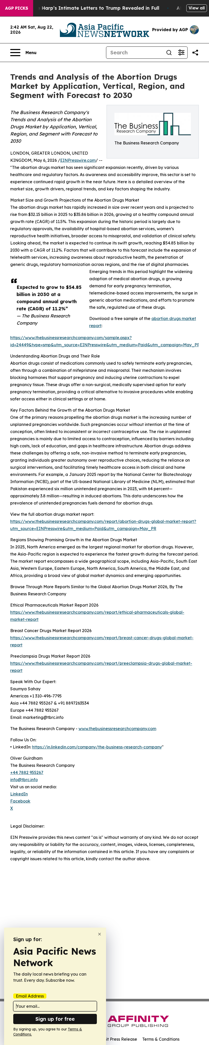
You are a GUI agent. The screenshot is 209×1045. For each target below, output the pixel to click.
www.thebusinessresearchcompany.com (117, 728)
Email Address (30, 996)
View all (197, 7)
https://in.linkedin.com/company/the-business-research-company (97, 746)
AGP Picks (16, 8)
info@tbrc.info (24, 779)
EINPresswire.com (78, 160)
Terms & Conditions (160, 1039)
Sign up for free (55, 1019)
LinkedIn (19, 793)
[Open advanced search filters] (181, 52)
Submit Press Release (116, 1039)
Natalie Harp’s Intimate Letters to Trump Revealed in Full (91, 8)
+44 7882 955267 (26, 772)
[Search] (169, 52)
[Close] (99, 934)
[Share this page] (195, 52)
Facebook (20, 801)
